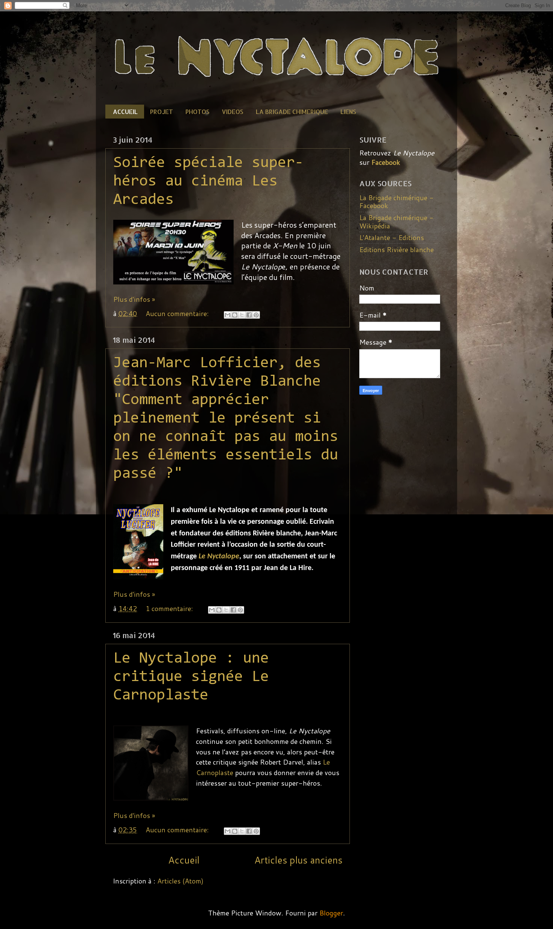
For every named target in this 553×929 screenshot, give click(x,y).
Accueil (183, 860)
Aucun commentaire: (178, 313)
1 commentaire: (170, 608)
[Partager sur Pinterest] (256, 315)
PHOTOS (197, 112)
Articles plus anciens (298, 860)
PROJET (161, 112)
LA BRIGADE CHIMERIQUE (292, 112)
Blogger (331, 913)
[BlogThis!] (235, 315)
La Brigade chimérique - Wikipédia (396, 222)
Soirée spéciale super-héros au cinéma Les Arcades (208, 181)
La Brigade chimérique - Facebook (396, 202)
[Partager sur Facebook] (249, 315)
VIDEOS (232, 112)
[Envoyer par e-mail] (227, 315)
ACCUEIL (125, 112)
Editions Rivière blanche (396, 249)
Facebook (385, 162)
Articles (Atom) (180, 881)
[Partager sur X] (242, 315)
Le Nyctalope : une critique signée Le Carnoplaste (191, 677)
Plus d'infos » (134, 299)
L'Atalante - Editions (391, 237)
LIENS (348, 112)
